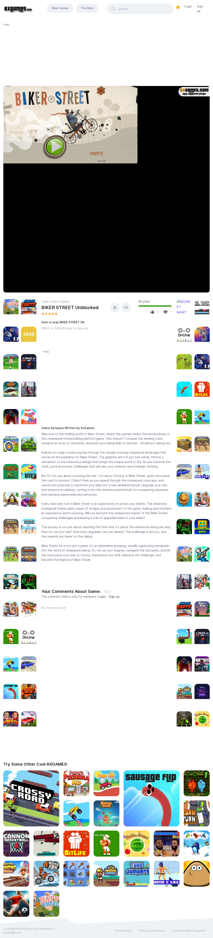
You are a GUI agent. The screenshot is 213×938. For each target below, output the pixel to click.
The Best (87, 8)
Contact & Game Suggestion (189, 930)
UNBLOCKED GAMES (55, 302)
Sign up (200, 9)
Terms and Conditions (151, 930)
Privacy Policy (123, 930)
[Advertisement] (106, 56)
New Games (60, 8)
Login (188, 6)
